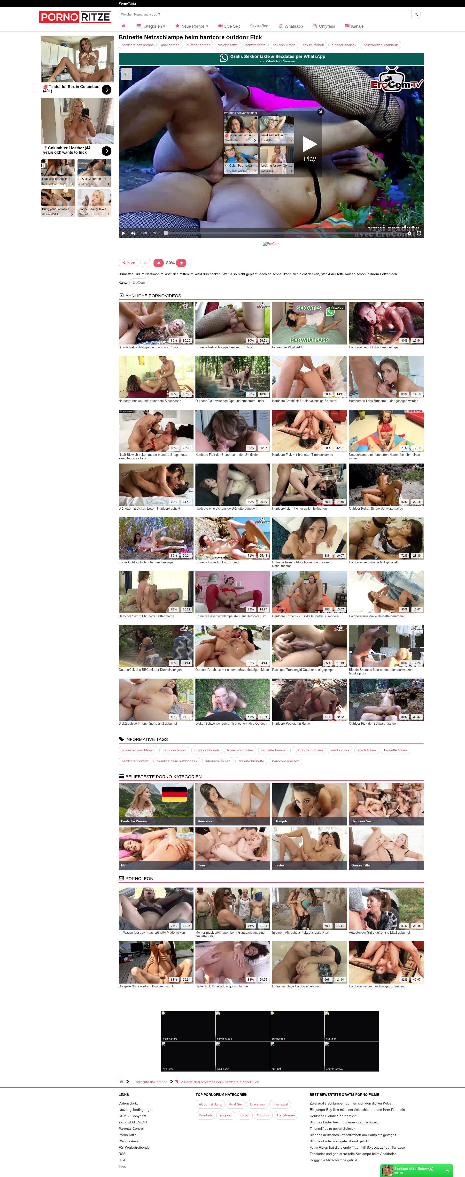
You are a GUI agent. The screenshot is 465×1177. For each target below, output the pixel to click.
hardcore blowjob (135, 761)
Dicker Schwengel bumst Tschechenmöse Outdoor (230, 723)
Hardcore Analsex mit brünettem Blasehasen (150, 401)
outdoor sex (340, 750)
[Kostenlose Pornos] (75, 25)
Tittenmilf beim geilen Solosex (332, 1128)
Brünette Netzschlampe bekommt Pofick (223, 347)
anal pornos (170, 45)
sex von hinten (284, 45)
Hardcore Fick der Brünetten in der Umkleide (226, 454)
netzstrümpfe (255, 45)
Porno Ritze (128, 1135)
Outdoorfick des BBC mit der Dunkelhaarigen (150, 670)
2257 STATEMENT (133, 1122)
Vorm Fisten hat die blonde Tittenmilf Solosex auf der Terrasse (357, 1147)
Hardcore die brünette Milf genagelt (373, 562)
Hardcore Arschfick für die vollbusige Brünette (304, 401)
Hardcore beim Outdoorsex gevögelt (374, 347)
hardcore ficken (174, 750)
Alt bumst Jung (210, 1104)
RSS (122, 1154)
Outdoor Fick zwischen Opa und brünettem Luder (229, 401)
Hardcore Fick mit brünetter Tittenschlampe (302, 454)
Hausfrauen (286, 1115)
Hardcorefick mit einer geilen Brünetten (299, 508)
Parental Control (131, 1128)
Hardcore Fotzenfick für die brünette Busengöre (305, 616)
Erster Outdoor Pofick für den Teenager (146, 562)
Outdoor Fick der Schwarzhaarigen (373, 723)
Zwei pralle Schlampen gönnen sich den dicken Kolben (352, 1103)
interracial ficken (217, 761)
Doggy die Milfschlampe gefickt (333, 1160)
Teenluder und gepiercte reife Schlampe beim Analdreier (353, 1154)
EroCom (138, 282)
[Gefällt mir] (158, 263)
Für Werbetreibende (134, 1147)
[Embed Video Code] (145, 263)
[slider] (141, 218)
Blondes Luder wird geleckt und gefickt (339, 1141)
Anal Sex (236, 1104)
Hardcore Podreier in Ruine (291, 723)
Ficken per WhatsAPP (287, 347)
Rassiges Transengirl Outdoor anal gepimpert (303, 670)
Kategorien (151, 26)
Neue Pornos (192, 26)
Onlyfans (326, 26)
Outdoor (263, 1115)
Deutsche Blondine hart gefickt (333, 1116)
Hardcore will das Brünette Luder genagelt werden (383, 401)
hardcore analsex (285, 761)
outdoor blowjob (206, 750)
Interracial (280, 1104)
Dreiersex (257, 1104)
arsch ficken (366, 750)
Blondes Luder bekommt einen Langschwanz (344, 1122)
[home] (122, 1081)
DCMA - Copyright (132, 1116)
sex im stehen (313, 45)
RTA (122, 1160)
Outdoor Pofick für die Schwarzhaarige (376, 508)
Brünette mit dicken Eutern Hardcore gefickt (149, 508)
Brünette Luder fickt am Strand (217, 562)
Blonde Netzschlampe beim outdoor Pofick (148, 347)
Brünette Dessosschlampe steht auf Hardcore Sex (230, 616)
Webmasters (128, 1141)
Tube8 (244, 1115)
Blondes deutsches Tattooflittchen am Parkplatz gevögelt (353, 1135)
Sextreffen (259, 26)
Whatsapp (293, 26)
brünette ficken (395, 750)
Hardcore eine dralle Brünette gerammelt (377, 616)
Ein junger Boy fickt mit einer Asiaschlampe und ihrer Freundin (357, 1110)
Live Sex (231, 26)
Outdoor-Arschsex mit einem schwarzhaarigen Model (232, 670)
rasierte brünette (251, 761)
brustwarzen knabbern (381, 45)
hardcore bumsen (309, 750)
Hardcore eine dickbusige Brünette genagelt (225, 508)
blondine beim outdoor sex (176, 761)
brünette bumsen (274, 750)
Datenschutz (128, 1103)
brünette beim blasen (138, 750)
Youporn (225, 1115)
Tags (122, 1166)
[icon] (123, 26)
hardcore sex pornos (138, 45)
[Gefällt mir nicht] (181, 263)
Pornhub (205, 1115)
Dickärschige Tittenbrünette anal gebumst (148, 723)
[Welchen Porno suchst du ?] (416, 14)
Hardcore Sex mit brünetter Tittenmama (146, 616)
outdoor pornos (198, 45)
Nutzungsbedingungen (136, 1110)
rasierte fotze (228, 45)
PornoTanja (127, 3)
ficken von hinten (240, 750)
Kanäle (357, 26)
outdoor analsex (344, 45)
